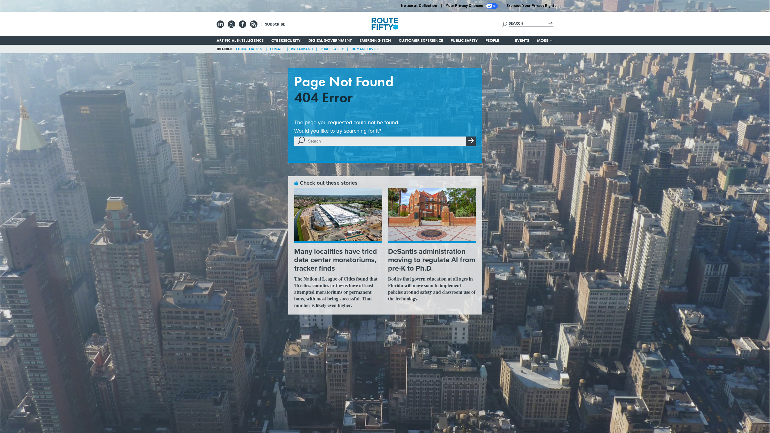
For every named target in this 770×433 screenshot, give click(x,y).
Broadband (302, 49)
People (492, 40)
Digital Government (330, 40)
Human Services (366, 49)
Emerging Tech (375, 40)
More (543, 40)
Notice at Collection (419, 6)
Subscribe (275, 24)
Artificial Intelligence (240, 40)
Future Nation (249, 49)
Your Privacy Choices (465, 6)
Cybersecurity (285, 40)
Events (522, 40)
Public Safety (464, 40)
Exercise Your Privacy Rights (531, 6)
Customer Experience (421, 40)
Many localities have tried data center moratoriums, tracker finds (335, 260)
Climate (276, 49)
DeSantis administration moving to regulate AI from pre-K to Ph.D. (431, 260)
